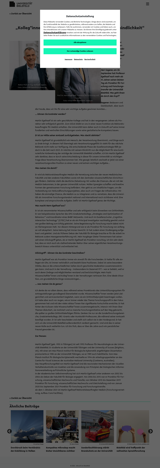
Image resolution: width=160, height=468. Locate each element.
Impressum (68, 59)
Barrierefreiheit (89, 59)
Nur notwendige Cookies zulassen (80, 51)
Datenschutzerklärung (55, 33)
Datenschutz (78, 59)
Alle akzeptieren (80, 42)
